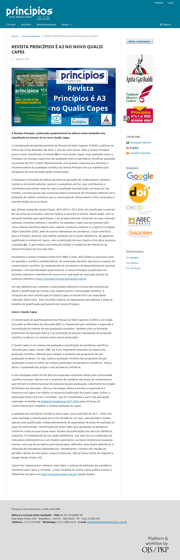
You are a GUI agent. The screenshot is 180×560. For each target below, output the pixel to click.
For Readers (132, 257)
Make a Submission (139, 41)
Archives (26, 24)
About (65, 24)
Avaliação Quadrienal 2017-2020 (60, 401)
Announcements (46, 24)
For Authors (132, 262)
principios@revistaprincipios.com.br (107, 522)
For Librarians (133, 268)
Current (10, 24)
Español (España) (140, 153)
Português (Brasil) (140, 142)
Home (15, 36)
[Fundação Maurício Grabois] (139, 101)
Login (171, 2)
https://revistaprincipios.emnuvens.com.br (61, 278)
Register (159, 2)
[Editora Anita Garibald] (139, 82)
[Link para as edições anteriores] (139, 121)
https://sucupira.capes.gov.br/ (59, 474)
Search (166, 24)
